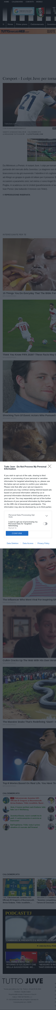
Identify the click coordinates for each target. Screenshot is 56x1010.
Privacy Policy (43, 543)
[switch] (45, 523)
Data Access (28, 543)
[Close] (50, 467)
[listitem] (28, 516)
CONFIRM (17, 533)
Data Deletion (12, 543)
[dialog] (28, 505)
